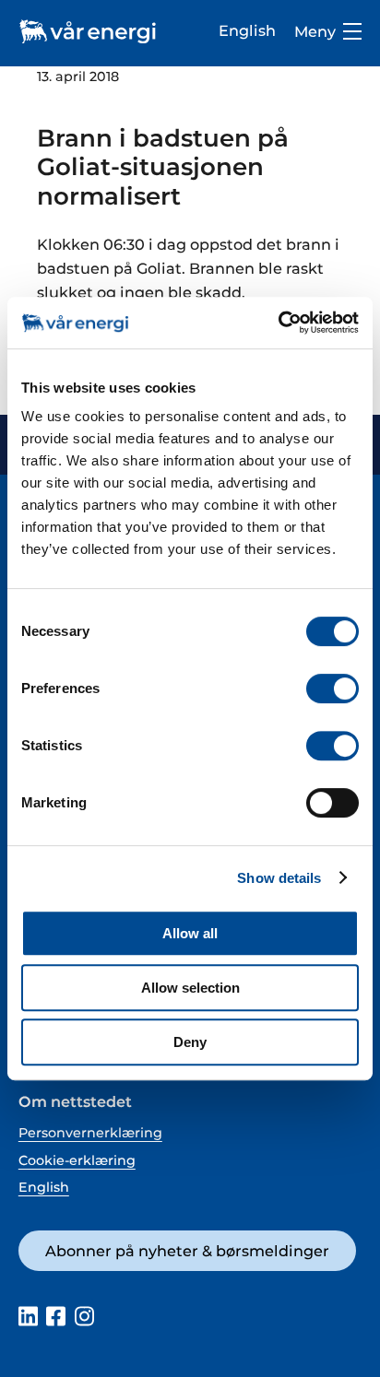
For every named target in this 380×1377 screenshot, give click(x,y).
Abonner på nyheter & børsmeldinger (187, 1251)
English (247, 30)
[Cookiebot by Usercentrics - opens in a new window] (278, 323)
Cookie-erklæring (77, 1160)
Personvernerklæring (90, 1132)
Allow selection (190, 987)
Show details (279, 878)
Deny (190, 1042)
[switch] (332, 688)
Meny (315, 32)
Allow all (190, 933)
